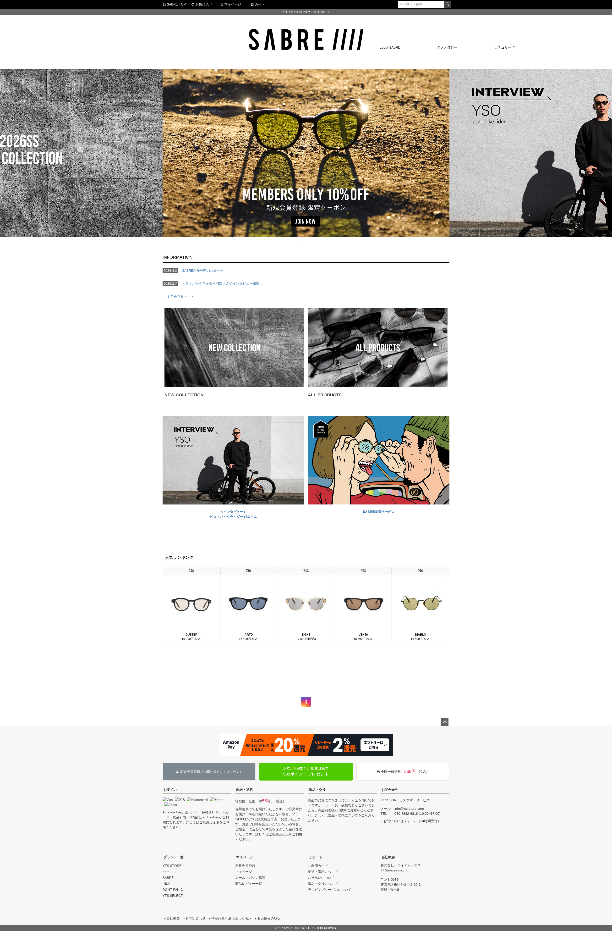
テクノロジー (447, 47)
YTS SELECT (173, 896)
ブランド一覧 (174, 857)
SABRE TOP (176, 4)
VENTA (363, 634)
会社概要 (388, 857)
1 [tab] (303, 241)
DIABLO (420, 634)
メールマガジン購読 (250, 878)
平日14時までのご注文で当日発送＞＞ (306, 12)
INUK (166, 884)
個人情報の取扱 (269, 918)
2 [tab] (306, 241)
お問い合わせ (196, 918)
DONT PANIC (173, 890)
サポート (315, 857)
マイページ (232, 4)
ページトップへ (444, 722)
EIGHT (306, 634)
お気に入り (204, 4)
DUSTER (191, 634)
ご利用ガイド (209, 822)
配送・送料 (244, 790)
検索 (447, 4)
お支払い (170, 790)
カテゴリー (502, 47)
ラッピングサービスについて (329, 890)
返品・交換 (317, 790)
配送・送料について (323, 872)
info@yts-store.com (409, 808)
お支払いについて (321, 878)
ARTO (249, 634)
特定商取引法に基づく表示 (231, 918)
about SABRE (390, 47)
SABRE (168, 878)
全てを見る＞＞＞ (178, 296)
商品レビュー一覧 (248, 884)
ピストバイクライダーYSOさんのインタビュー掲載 (211, 283)
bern (166, 872)
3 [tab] (309, 241)
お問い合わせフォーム (400, 821)
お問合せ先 (390, 790)
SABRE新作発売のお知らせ (193, 270)
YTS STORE (172, 866)
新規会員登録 (245, 866)
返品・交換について (343, 815)
